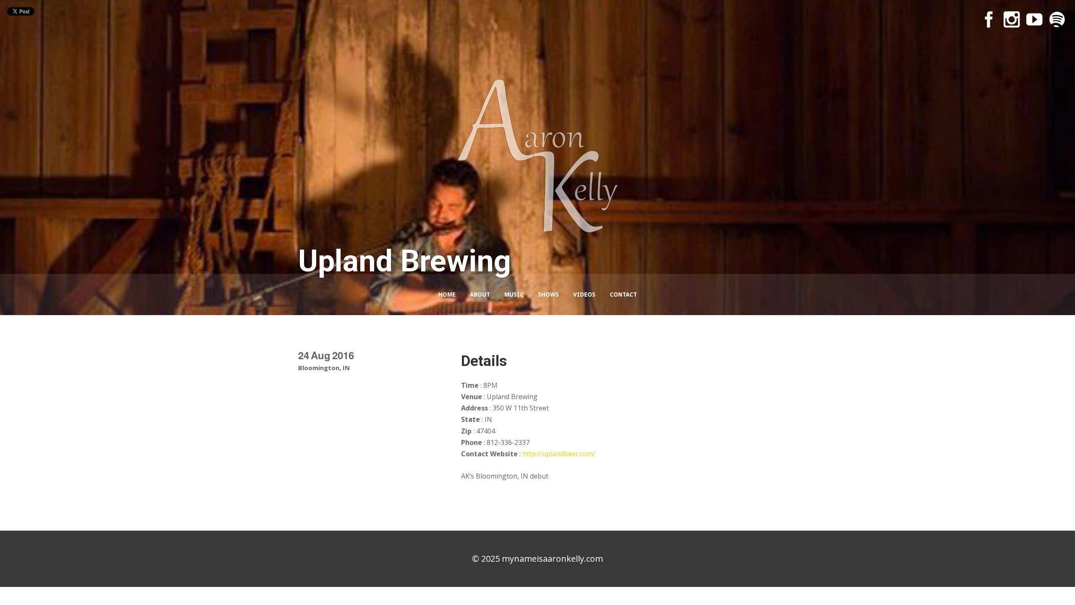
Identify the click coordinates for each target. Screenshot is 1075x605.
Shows (548, 294)
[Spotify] (1057, 19)
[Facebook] (989, 19)
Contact (623, 294)
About (480, 294)
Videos (584, 294)
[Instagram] (1012, 19)
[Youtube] (1034, 19)
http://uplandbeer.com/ (558, 453)
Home (447, 294)
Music (514, 294)
